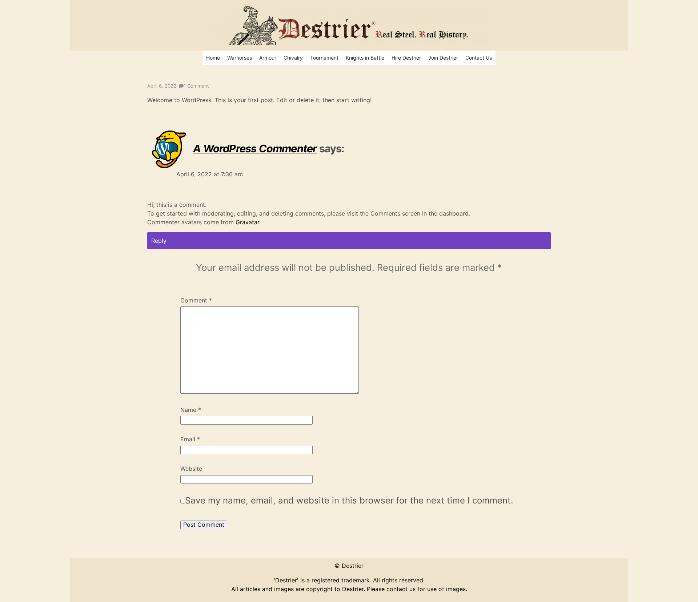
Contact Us (478, 58)
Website (191, 469)
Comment (196, 300)
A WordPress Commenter (255, 148)
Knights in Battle (365, 58)
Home (213, 58)
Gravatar (247, 222)
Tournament (324, 58)
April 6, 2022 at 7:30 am (209, 174)
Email (190, 439)
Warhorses (239, 58)
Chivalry (293, 58)
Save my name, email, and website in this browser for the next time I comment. (349, 500)
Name (190, 410)
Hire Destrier (406, 58)
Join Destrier (443, 58)
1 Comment (196, 86)
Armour (267, 58)
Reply (159, 240)
